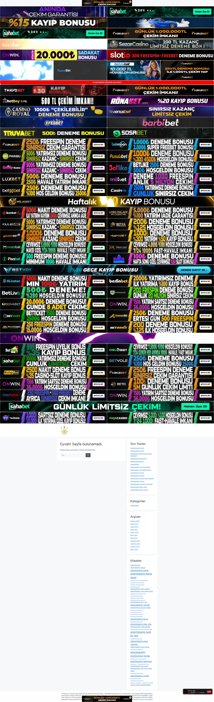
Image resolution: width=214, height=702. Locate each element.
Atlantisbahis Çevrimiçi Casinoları (141, 484)
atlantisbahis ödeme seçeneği (136, 673)
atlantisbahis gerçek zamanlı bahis (137, 600)
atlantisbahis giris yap (138, 602)
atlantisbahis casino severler (136, 595)
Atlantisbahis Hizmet (137, 481)
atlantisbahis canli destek (140, 589)
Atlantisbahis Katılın (137, 461)
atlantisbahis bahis (139, 570)
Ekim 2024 (134, 535)
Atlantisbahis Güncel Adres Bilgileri (142, 478)
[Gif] (107, 201)
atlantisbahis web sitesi (139, 666)
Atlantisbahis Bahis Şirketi (139, 490)
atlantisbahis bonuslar (135, 586)
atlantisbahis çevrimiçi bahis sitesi (141, 670)
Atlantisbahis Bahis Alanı (138, 487)
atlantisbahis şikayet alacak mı (137, 680)
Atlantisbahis (134, 464)
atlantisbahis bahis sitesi (141, 575)
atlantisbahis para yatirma (139, 643)
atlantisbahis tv (133, 664)
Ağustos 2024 (135, 541)
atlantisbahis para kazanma (136, 638)
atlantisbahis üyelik (139, 676)
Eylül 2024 (133, 538)
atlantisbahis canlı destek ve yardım (138, 593)
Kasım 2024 (134, 532)
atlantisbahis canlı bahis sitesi (141, 591)
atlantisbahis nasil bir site (140, 634)
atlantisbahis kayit (139, 619)
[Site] (53, 144)
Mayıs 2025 (134, 524)
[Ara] (88, 455)
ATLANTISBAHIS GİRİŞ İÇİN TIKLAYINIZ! (107, 82)
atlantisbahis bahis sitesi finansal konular (139, 580)
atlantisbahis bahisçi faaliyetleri (137, 582)
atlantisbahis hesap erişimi (136, 612)
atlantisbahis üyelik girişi (135, 678)
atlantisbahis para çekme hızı (136, 649)
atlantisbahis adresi (137, 568)
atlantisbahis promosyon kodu (140, 654)
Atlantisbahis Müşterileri (138, 459)
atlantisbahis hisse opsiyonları (136, 614)
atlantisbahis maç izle (140, 624)
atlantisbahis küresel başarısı (136, 621)
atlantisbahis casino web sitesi (137, 598)
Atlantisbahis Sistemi (137, 476)
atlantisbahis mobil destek (140, 627)
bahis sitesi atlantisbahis (135, 682)
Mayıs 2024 (134, 549)
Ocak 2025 (134, 529)
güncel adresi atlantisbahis (140, 685)
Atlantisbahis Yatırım (137, 473)
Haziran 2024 (135, 546)
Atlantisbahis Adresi (137, 448)
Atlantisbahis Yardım (137, 451)
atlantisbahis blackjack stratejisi (137, 584)
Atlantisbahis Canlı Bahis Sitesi (140, 470)
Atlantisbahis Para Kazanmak (140, 467)
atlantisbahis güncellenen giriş (136, 610)
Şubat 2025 (134, 527)
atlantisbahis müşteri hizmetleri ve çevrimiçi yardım (141, 629)
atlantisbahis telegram (141, 661)
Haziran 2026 (135, 521)
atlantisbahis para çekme (139, 647)
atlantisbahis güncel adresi (140, 608)
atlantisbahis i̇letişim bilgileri (136, 616)
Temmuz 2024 (135, 544)
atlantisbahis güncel (140, 605)
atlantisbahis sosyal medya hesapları (138, 658)
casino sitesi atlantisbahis (147, 682)
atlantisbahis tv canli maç (143, 664)
